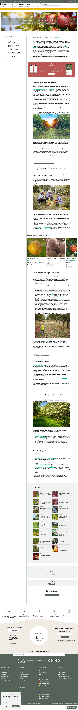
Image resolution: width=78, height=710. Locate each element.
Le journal (60, 670)
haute (53, 294)
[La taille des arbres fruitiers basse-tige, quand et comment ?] (36, 517)
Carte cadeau (23, 685)
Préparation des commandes (26, 670)
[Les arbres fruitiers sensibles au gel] (55, 525)
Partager (52, 583)
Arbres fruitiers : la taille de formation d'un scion (64, 501)
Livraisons (22, 672)
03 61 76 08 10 (14, 630)
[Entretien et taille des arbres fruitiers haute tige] (55, 509)
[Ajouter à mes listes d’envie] (44, 239)
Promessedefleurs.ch (44, 696)
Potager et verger (62, 514)
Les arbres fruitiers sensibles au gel (63, 525)
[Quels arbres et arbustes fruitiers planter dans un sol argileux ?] (36, 502)
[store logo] (3, 5)
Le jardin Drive (23, 687)
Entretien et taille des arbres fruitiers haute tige (64, 509)
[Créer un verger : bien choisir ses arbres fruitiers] (36, 494)
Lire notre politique (6, 702)
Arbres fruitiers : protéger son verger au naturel (45, 509)
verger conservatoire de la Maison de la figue (45, 458)
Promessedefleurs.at (44, 688)
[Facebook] (51, 660)
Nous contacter (42, 674)
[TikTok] (58, 660)
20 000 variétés (3, 1)
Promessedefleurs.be (44, 694)
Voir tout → (75, 235)
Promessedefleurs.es (44, 683)
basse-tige (59, 296)
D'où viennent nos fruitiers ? (45, 556)
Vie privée (39, 703)
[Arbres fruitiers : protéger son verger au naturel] (36, 509)
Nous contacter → (13, 643)
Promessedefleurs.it (44, 685)
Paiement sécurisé (24, 676)
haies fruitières (45, 437)
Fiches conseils (14, 10)
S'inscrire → (64, 637)
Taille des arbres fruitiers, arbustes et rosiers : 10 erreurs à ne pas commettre (64, 533)
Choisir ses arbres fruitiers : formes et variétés (45, 548)
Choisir (35, 13)
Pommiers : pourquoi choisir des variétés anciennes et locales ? (64, 549)
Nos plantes (3, 674)
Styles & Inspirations (62, 674)
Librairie (28, 6)
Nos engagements (5, 676)
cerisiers (43, 365)
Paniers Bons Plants (24, 683)
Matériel (32, 6)
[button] (64, 4)
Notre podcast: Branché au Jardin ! (65, 678)
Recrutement (4, 683)
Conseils (41, 545)
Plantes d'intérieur (19, 6)
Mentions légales (31, 703)
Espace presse (4, 685)
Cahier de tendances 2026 (63, 676)
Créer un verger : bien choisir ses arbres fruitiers (44, 163)
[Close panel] (20, 693)
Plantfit (21, 678)
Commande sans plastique (25, 680)
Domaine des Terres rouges (42, 460)
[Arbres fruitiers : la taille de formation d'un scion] (55, 502)
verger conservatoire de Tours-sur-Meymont (45, 469)
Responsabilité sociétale (6, 680)
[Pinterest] (54, 660)
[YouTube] (56, 660)
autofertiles (64, 378)
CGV (36, 703)
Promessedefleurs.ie (44, 679)
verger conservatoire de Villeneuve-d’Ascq (45, 467)
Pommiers (35, 365)
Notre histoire (4, 672)
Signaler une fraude (43, 672)
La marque (28, 4)
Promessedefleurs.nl (44, 692)
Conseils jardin (20, 4)
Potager (25, 6)
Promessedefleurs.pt (44, 690)
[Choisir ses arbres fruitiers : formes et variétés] (36, 548)
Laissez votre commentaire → (51, 595)
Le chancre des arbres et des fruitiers (64, 540)
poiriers (39, 365)
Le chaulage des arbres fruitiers (45, 525)
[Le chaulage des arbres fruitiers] (36, 525)
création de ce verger (47, 340)
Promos (36, 6)
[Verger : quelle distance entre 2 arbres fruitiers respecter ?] (36, 541)
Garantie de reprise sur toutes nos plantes (34, 1)
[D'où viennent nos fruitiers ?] (36, 556)
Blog (9, 10)
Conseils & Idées (61, 672)
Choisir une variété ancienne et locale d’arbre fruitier (55, 387)
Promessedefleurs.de (44, 681)
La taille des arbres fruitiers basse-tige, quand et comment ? (45, 518)
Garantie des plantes (24, 674)
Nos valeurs (3, 678)
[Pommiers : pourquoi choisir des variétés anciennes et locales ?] (55, 548)
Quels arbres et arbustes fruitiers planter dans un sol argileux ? (45, 502)
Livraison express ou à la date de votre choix (16, 1)
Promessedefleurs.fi (44, 698)
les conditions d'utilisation (67, 641)
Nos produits (12, 4)
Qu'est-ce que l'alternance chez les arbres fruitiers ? (44, 533)
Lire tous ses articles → (51, 574)
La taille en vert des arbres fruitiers (63, 517)
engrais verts (60, 435)
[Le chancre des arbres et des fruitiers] (55, 541)
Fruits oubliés (47, 227)
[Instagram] (49, 660)
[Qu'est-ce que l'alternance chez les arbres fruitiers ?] (36, 532)
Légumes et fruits (43, 529)
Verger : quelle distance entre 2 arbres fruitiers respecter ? (45, 541)
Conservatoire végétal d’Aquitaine (43, 464)
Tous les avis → (39, 640)
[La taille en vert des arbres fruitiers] (55, 517)
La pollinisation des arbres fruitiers (41, 355)
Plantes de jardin (12, 6)
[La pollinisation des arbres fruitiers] (55, 494)
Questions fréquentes (43, 670)
